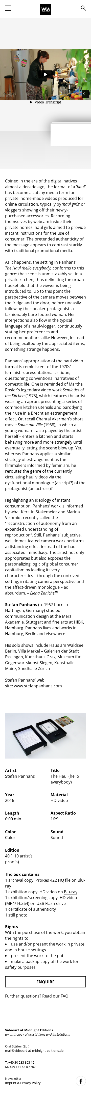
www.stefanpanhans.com (38, 686)
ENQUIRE (45, 982)
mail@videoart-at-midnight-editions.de (34, 1050)
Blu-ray (70, 892)
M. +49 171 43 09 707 (20, 1066)
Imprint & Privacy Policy (23, 1083)
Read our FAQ (55, 996)
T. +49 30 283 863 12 (19, 1062)
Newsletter (13, 1078)
